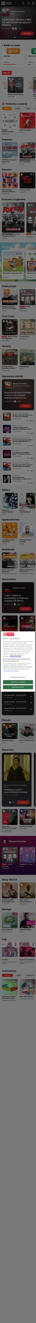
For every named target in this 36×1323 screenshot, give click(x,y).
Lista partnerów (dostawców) (11, 671)
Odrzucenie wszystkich (18, 682)
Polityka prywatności (15, 656)
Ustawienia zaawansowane (18, 677)
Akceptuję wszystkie (18, 687)
